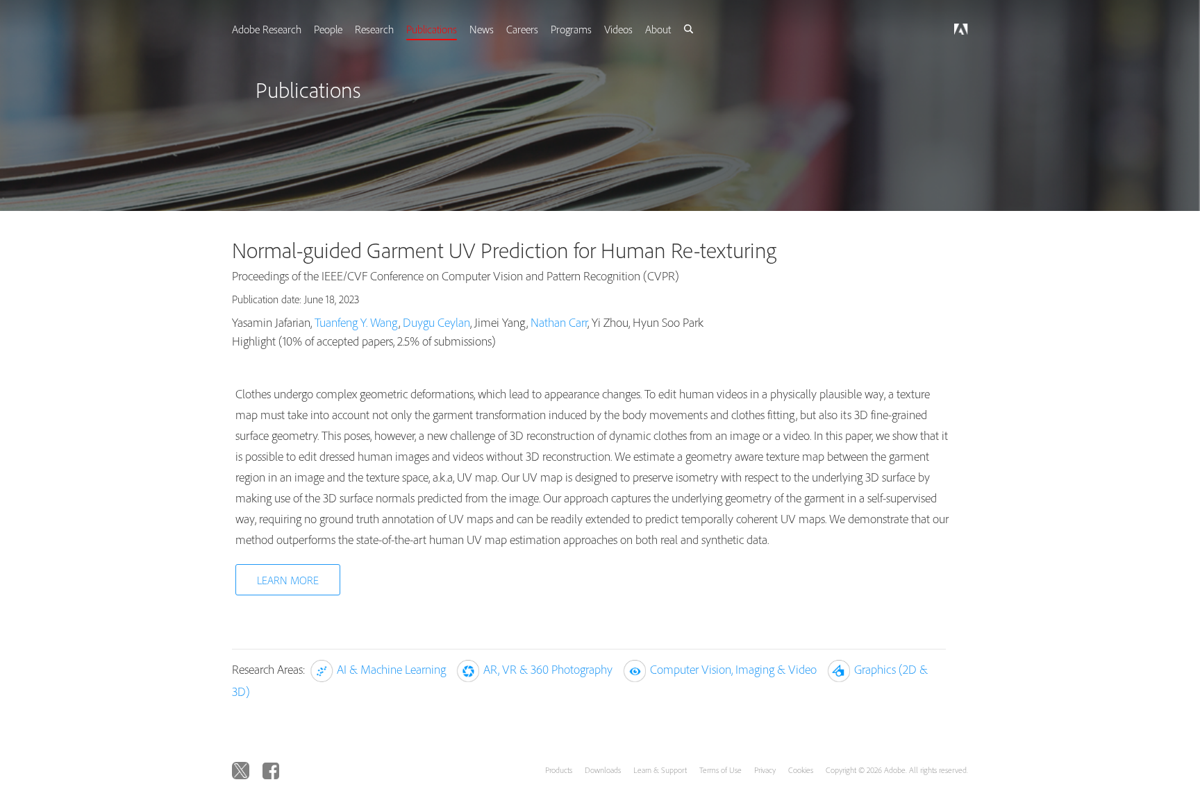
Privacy (765, 770)
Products (558, 770)
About (681, 29)
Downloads (603, 770)
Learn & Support (660, 770)
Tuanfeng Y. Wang (357, 322)
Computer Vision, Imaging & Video (733, 669)
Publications (448, 29)
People (342, 29)
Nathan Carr (559, 322)
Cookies (800, 770)
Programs (592, 29)
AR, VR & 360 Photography (547, 669)
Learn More (288, 580)
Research (389, 29)
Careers (542, 29)
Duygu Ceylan (436, 322)
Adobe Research (279, 29)
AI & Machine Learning (391, 669)
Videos (640, 29)
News (500, 29)
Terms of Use (720, 770)
